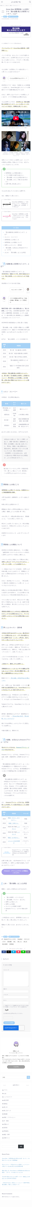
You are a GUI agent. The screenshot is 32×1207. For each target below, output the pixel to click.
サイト (5, 1000)
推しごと (20, 941)
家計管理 (6, 1100)
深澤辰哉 (11, 944)
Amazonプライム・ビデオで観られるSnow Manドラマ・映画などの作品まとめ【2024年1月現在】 (20, 852)
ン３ (14, 834)
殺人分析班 (4, 944)
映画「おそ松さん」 (14, 837)
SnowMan (20, 939)
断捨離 (5, 1114)
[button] (4, 951)
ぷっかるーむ (16, 2)
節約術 (5, 1127)
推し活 (5, 16)
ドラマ (3, 941)
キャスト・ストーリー (11, 237)
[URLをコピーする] (28, 951)
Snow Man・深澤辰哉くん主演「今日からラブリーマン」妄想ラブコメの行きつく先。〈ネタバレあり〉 (20, 216)
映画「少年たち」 (14, 823)
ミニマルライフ (8, 1097)
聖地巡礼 (6, 1131)
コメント (6, 969)
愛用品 (5, 1103)
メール (5, 994)
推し (15, 941)
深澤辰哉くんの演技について (13, 242)
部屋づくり (7, 1138)
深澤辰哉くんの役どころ (12, 239)
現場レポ (6, 1124)
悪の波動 (9, 941)
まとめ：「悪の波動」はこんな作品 (15, 252)
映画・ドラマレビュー (13, 16)
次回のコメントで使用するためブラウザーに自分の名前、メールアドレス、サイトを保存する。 (17, 1006)
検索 (21, 1146)
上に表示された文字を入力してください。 (13, 1013)
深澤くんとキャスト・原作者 (13, 245)
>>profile (16, 1066)
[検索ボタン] (30, 2)
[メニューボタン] (2, 2)
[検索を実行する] (28, 1077)
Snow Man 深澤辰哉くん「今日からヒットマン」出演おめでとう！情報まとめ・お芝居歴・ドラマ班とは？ (20, 204)
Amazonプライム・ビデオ (10, 939)
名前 (5, 989)
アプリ (5, 1090)
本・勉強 (6, 1120)
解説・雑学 (7, 1134)
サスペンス (26, 939)
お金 (5, 1093)
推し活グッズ (7, 1110)
